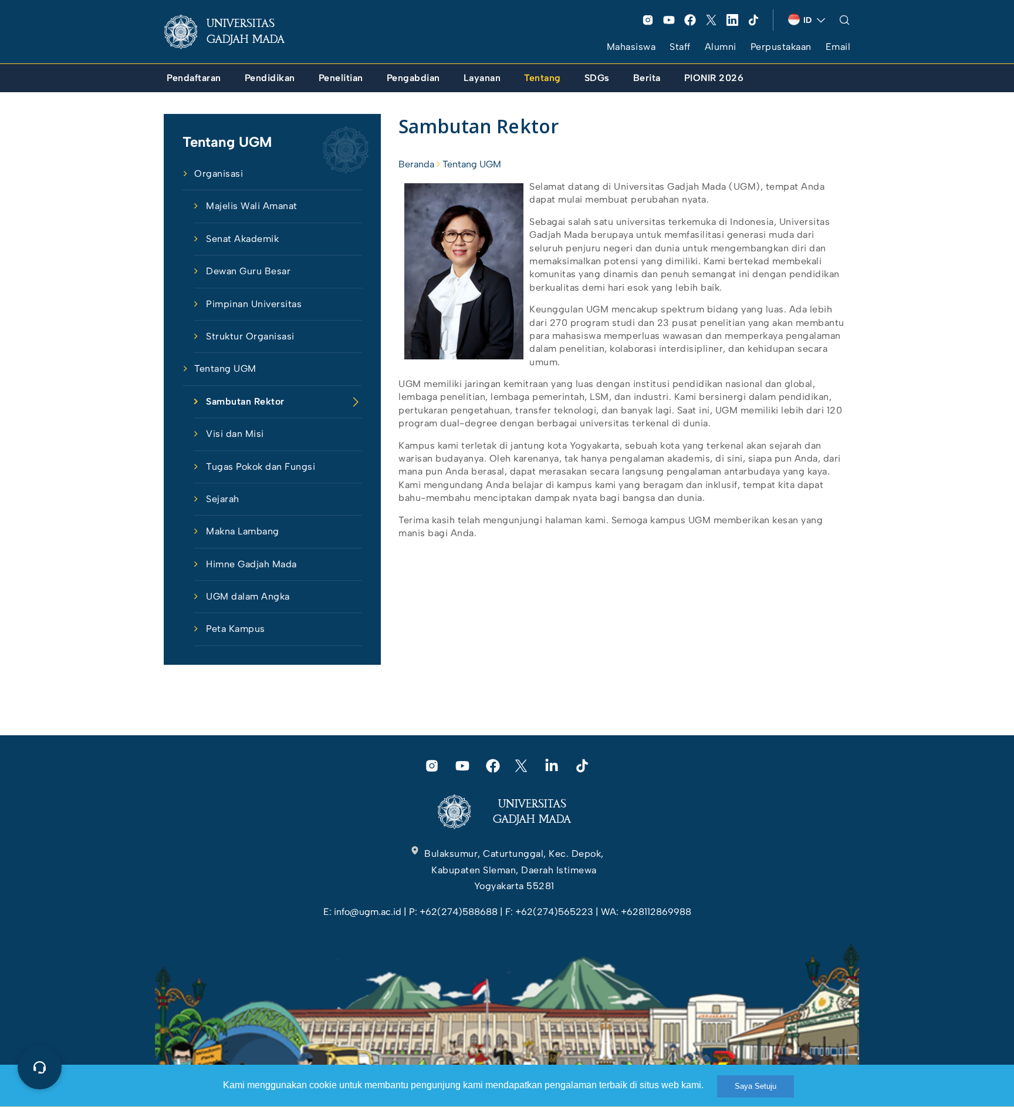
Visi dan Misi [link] (235, 433)
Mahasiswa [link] (631, 46)
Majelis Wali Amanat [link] (252, 205)
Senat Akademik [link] (242, 238)
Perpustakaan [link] (781, 46)
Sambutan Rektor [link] (245, 401)
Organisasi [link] (218, 173)
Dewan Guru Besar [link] (248, 271)
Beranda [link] (416, 164)
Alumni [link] (720, 46)
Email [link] (838, 46)
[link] (233, 31)
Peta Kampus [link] (235, 628)
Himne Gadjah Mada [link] (251, 564)
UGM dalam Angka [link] (248, 596)
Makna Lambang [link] (242, 531)
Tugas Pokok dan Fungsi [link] (260, 466)
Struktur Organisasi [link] (250, 336)
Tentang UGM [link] (225, 368)
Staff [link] (680, 46)
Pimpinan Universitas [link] (254, 303)
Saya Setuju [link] (755, 1086)
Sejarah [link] (222, 498)
